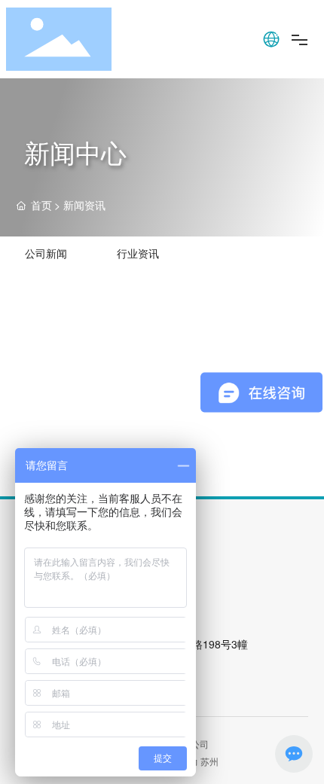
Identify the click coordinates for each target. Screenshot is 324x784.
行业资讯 (138, 253)
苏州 (209, 761)
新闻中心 (75, 151)
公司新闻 (46, 253)
